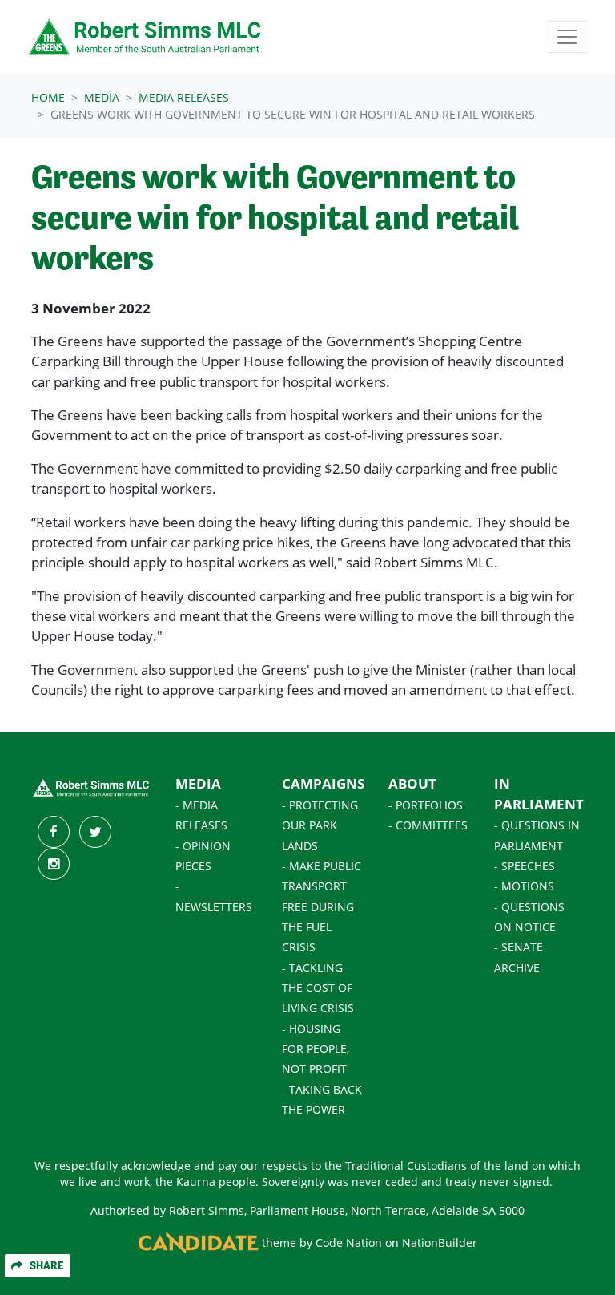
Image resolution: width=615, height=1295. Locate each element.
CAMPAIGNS (323, 783)
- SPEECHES (524, 866)
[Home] (146, 37)
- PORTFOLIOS (425, 805)
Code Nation (349, 1243)
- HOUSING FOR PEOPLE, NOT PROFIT (315, 1049)
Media (101, 97)
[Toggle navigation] (567, 37)
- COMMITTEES (428, 825)
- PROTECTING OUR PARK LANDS (320, 825)
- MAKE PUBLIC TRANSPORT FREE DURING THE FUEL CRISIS (321, 906)
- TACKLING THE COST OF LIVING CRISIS (318, 988)
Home (48, 97)
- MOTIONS (524, 886)
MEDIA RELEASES (184, 97)
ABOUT (412, 783)
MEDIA (198, 783)
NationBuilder (439, 1243)
